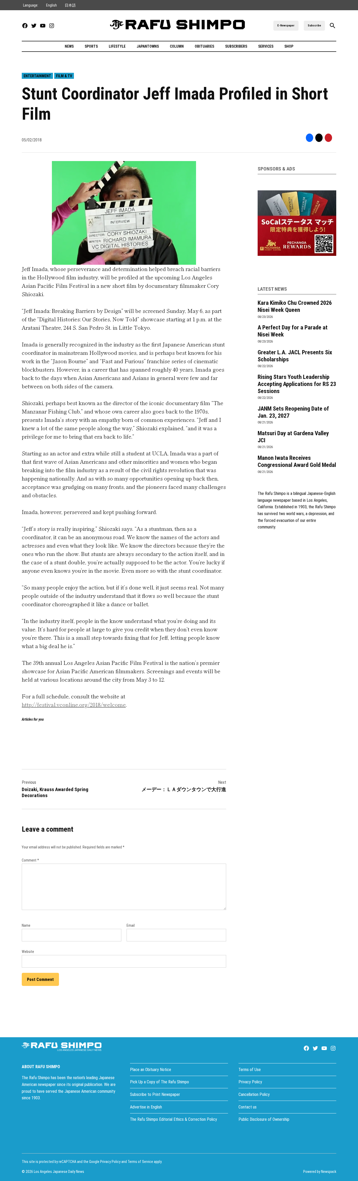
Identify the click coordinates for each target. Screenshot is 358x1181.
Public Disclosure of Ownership (263, 1119)
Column (177, 46)
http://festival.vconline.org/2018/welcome (74, 704)
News (69, 46)
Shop (288, 46)
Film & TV (64, 76)
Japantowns (148, 46)
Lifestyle (117, 46)
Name (26, 925)
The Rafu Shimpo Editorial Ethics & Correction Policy (173, 1119)
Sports (91, 46)
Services (265, 46)
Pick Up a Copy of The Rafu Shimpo (159, 1081)
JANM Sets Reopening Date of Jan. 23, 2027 (293, 412)
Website (28, 952)
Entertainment (37, 76)
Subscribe (314, 25)
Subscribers (236, 46)
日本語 (70, 5)
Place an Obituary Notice (150, 1069)
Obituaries (204, 46)
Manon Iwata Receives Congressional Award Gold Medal (297, 461)
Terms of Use (249, 1069)
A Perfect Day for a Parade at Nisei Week (293, 331)
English (51, 5)
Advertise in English (146, 1107)
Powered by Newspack (319, 1171)
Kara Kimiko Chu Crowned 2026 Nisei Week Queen (295, 306)
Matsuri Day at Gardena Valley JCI (293, 437)
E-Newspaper (286, 25)
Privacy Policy (250, 1081)
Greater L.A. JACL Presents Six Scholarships (295, 356)
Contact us (247, 1107)
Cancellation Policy (254, 1094)
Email (131, 925)
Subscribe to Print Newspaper (155, 1094)
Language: (30, 5)
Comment (30, 860)
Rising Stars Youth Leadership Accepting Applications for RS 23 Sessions (297, 383)
